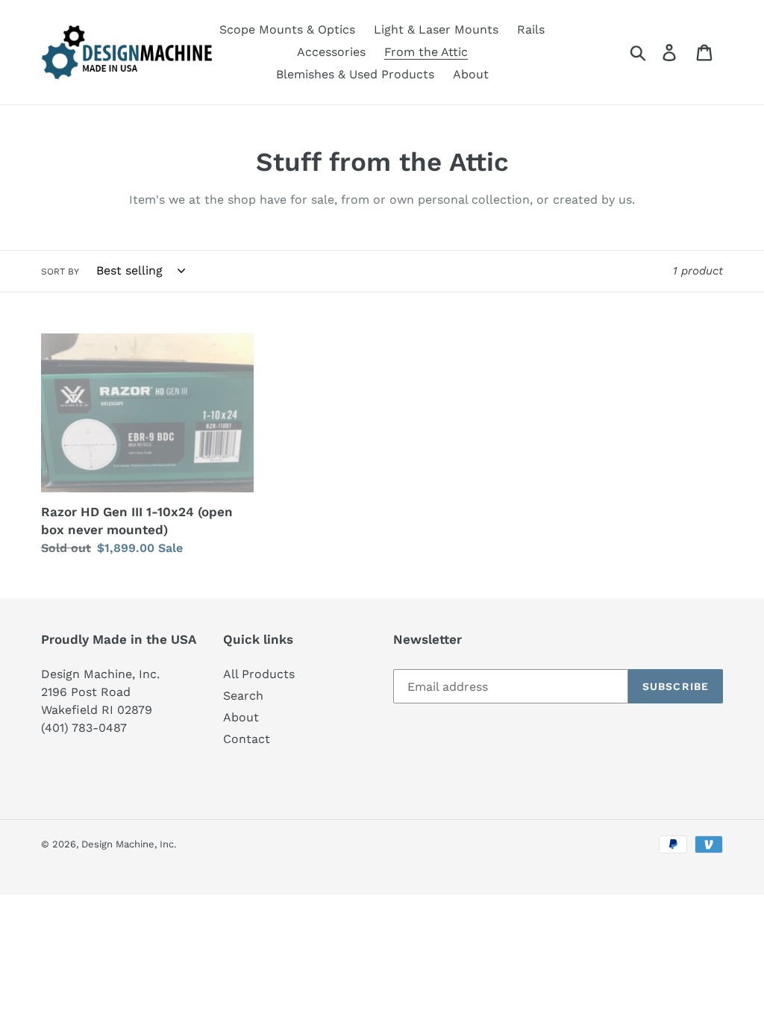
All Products (259, 674)
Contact (246, 739)
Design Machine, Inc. (128, 844)
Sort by (60, 271)
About (241, 717)
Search (243, 696)
